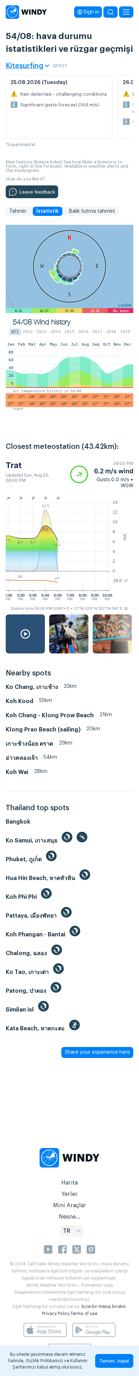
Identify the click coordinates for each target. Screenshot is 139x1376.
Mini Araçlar (69, 1205)
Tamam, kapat (114, 1361)
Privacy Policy (56, 1313)
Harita (69, 1183)
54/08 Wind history (41, 322)
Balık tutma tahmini (92, 211)
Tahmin (17, 211)
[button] (101, 474)
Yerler (69, 1194)
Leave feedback (37, 192)
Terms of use (84, 1313)
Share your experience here (97, 1052)
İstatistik (47, 211)
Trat (14, 465)
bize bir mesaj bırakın (104, 1306)
